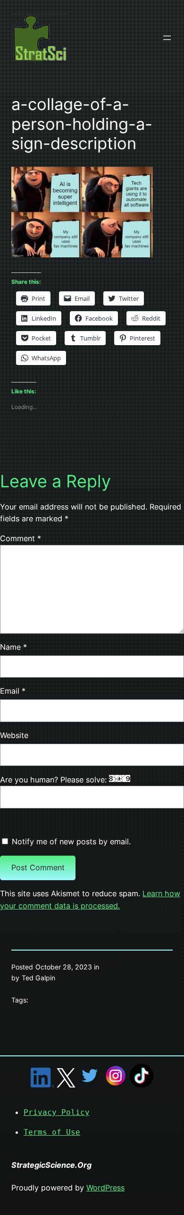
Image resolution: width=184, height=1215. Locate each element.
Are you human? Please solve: (54, 779)
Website (14, 735)
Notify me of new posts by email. (71, 841)
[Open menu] (167, 37)
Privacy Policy (57, 1112)
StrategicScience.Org (51, 1165)
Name (13, 647)
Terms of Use (52, 1132)
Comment (20, 538)
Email (12, 691)
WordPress (105, 1187)
